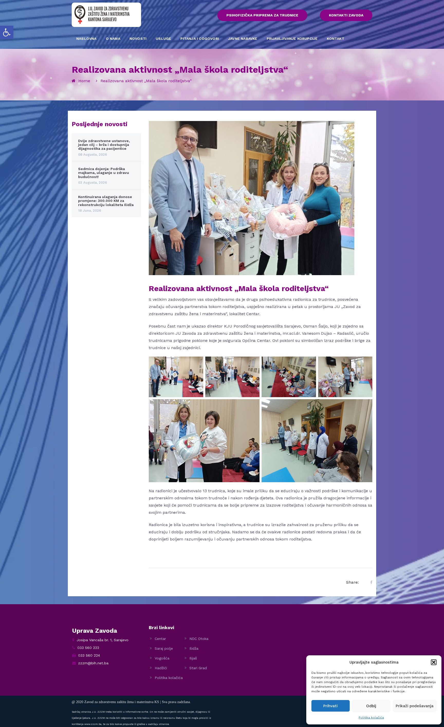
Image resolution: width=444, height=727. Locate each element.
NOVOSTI (138, 38)
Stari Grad (198, 668)
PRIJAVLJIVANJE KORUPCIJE (292, 38)
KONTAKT (335, 38)
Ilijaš (193, 658)
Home (84, 80)
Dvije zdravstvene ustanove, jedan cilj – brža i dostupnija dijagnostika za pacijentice (104, 145)
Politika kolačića (371, 717)
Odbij (371, 706)
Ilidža (193, 648)
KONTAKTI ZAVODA (346, 15)
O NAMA (113, 38)
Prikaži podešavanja (414, 706)
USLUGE (163, 38)
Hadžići (161, 668)
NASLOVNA (86, 38)
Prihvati (330, 706)
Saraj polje (164, 648)
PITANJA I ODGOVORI (199, 38)
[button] (6, 32)
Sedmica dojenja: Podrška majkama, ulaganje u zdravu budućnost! (103, 173)
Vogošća (162, 658)
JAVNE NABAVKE (242, 38)
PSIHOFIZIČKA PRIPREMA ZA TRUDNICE (262, 15)
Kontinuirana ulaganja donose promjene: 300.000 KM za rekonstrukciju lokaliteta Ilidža (106, 201)
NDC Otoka (198, 639)
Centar (160, 639)
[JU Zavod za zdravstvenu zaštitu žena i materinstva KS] (102, 14)
